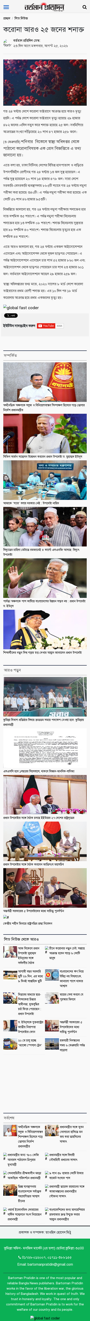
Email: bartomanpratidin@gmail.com (45, 1264)
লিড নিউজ (21, 18)
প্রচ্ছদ (6, 18)
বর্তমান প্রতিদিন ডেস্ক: (26, 40)
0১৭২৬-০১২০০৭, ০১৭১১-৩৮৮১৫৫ (47, 1257)
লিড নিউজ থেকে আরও (21, 939)
